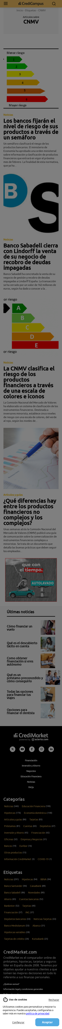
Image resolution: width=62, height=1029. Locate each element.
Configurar (18, 1022)
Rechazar (54, 999)
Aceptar (47, 1022)
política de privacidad (37, 1013)
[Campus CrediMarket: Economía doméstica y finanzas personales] (31, 3)
